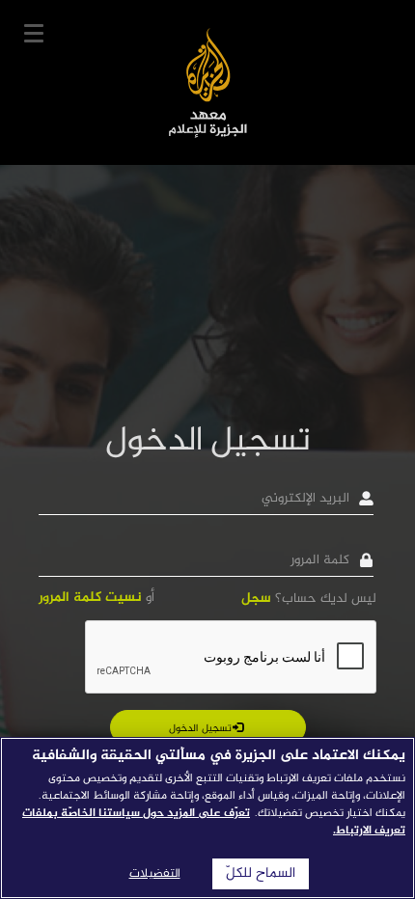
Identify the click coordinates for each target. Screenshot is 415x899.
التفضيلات (154, 874)
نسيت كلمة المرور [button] (90, 597)
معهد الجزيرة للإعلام (208, 82)
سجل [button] (256, 598)
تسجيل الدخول (202, 729)
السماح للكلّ (260, 873)
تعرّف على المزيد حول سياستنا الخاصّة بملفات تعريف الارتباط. (213, 822)
